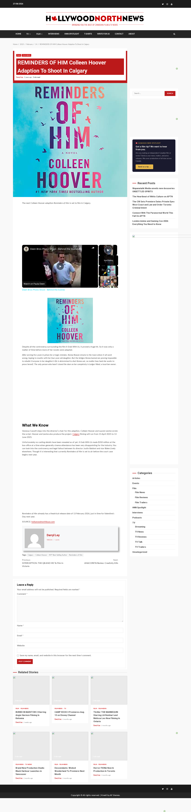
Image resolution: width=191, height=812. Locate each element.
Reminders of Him (76, 555)
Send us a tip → (144, 167)
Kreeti (104, 795)
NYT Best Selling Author (58, 555)
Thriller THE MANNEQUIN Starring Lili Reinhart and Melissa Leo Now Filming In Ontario (109, 690)
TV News (28, 764)
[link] (26, 249)
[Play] (108, 270)
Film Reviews (141, 497)
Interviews (137, 512)
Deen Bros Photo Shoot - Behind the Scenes (54, 248)
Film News (26, 55)
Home (18, 34)
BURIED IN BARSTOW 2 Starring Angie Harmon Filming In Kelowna (31, 690)
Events (135, 483)
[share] (93, 248)
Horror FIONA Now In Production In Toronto (109, 746)
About (132, 34)
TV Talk (138, 542)
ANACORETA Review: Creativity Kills (101, 561)
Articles (136, 478)
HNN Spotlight (139, 507)
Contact (119, 34)
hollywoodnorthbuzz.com (43, 522)
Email (20, 636)
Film (38, 34)
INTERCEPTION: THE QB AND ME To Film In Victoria (42, 563)
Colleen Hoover (41, 555)
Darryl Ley (20, 77)
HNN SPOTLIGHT (71, 34)
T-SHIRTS (88, 34)
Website (21, 646)
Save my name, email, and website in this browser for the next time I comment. (55, 655)
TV (27, 34)
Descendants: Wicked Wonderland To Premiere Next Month (70, 746)
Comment (22, 594)
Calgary (76, 434)
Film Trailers (141, 502)
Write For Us (103, 34)
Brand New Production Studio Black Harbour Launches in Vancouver (31, 746)
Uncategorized (139, 552)
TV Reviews (141, 537)
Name (20, 626)
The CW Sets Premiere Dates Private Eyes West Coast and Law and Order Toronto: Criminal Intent (153, 204)
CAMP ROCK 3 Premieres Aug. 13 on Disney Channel (70, 690)
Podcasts (137, 517)
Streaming (140, 527)
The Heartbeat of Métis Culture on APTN (152, 196)
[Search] (174, 34)
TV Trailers (140, 547)
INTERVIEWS (53, 34)
